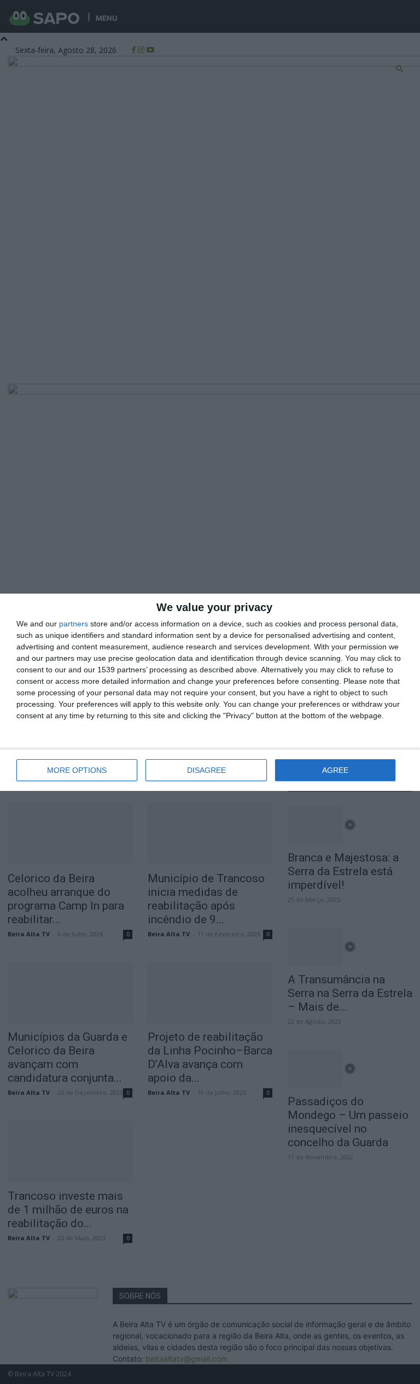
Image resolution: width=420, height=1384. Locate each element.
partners (73, 624)
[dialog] (210, 692)
